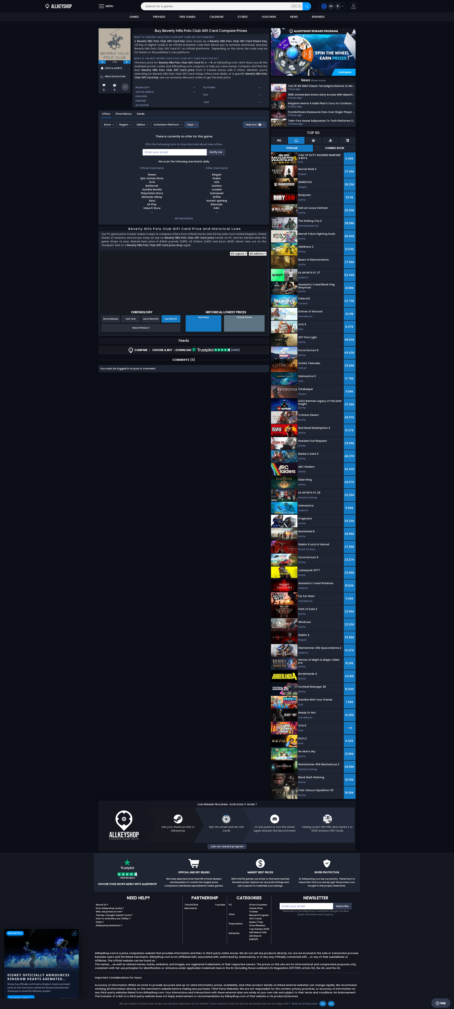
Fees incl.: (252, 124)
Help (442, 1003)
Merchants (190, 908)
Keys (190, 124)
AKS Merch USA (258, 932)
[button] (354, 6)
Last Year (131, 318)
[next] (127, 62)
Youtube (220, 904)
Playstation (235, 923)
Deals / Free (256, 922)
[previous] (102, 62)
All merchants (184, 218)
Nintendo (234, 933)
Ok (322, 1003)
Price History (124, 114)
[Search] (307, 6)
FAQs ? (100, 922)
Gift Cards (255, 918)
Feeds (141, 114)
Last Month (171, 318)
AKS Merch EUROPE (255, 937)
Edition (141, 124)
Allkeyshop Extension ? (109, 925)
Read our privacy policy (305, 1003)
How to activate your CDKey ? (113, 918)
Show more (318, 80)
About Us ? (102, 904)
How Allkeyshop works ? (110, 908)
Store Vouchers (258, 904)
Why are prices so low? (109, 911)
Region (123, 124)
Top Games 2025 (259, 929)
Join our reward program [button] (227, 846)
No (331, 1003)
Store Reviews (257, 925)
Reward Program (259, 915)
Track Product (141, 327)
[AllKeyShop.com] (58, 6)
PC (230, 904)
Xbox (232, 914)
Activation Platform (166, 124)
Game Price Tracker (256, 910)
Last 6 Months (151, 318)
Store (107, 124)
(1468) (235, 350)
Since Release (110, 318)
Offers (106, 114)
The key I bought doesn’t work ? (114, 915)
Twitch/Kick (191, 904)
